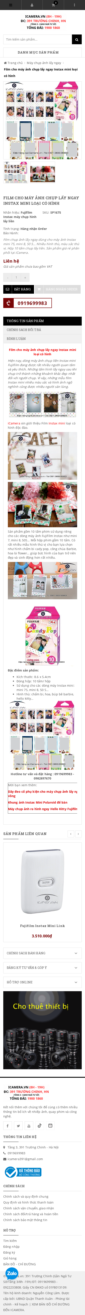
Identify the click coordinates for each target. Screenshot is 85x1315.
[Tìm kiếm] (77, 39)
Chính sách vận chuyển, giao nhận (28, 1208)
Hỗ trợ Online (19, 982)
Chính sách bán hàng (26, 953)
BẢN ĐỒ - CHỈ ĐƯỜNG (19, 1264)
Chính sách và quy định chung (25, 1196)
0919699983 (32, 303)
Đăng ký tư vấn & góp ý (27, 968)
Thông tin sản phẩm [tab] (25, 321)
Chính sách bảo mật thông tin (25, 1220)
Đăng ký (9, 1252)
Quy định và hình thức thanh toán (28, 1202)
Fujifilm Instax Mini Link (42, 926)
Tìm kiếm (10, 1241)
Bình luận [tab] (16, 339)
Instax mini (57, 423)
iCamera (14, 423)
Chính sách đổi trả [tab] (24, 330)
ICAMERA (17, 1310)
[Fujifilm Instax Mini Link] (42, 881)
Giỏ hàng (10, 1258)
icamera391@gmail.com (25, 1159)
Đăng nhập (11, 1247)
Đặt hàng (22, 289)
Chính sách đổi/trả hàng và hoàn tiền (30, 1214)
